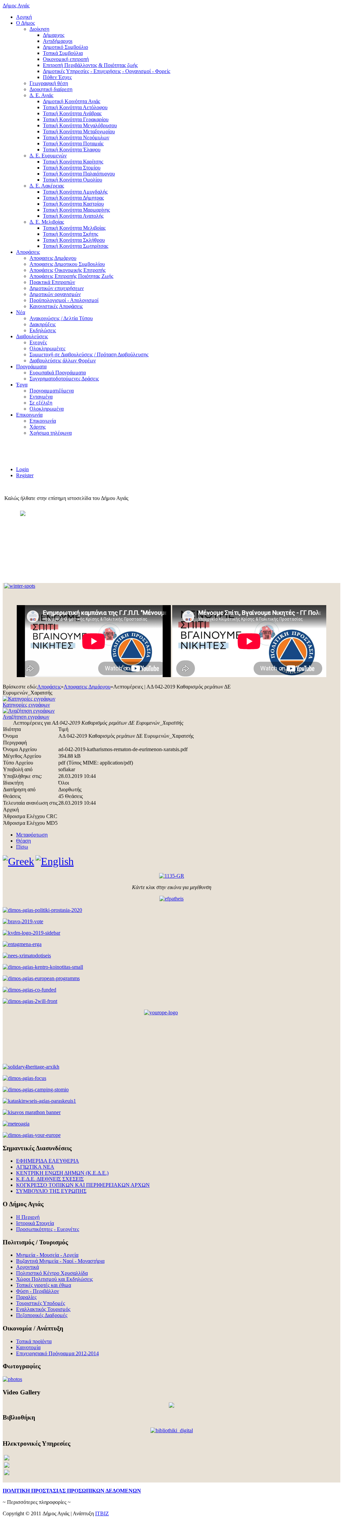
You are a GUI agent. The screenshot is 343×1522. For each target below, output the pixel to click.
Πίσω (22, 847)
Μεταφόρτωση (32, 835)
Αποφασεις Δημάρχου (87, 687)
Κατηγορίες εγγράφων (26, 705)
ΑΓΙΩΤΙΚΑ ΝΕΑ (35, 1167)
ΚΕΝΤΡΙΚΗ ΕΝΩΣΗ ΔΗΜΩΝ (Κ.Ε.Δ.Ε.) (62, 1173)
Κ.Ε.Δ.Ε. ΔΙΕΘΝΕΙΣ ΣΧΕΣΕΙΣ (50, 1179)
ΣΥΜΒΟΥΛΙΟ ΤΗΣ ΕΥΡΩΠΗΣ (51, 1191)
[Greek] (18, 861)
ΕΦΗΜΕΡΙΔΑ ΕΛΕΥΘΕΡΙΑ (47, 1161)
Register (24, 475)
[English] (55, 861)
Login (22, 469)
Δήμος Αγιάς (16, 5)
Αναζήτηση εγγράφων (26, 717)
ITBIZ (102, 1513)
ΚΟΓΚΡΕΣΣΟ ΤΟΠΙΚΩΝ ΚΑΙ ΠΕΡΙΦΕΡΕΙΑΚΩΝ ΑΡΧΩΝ (83, 1185)
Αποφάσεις (49, 687)
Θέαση (23, 841)
